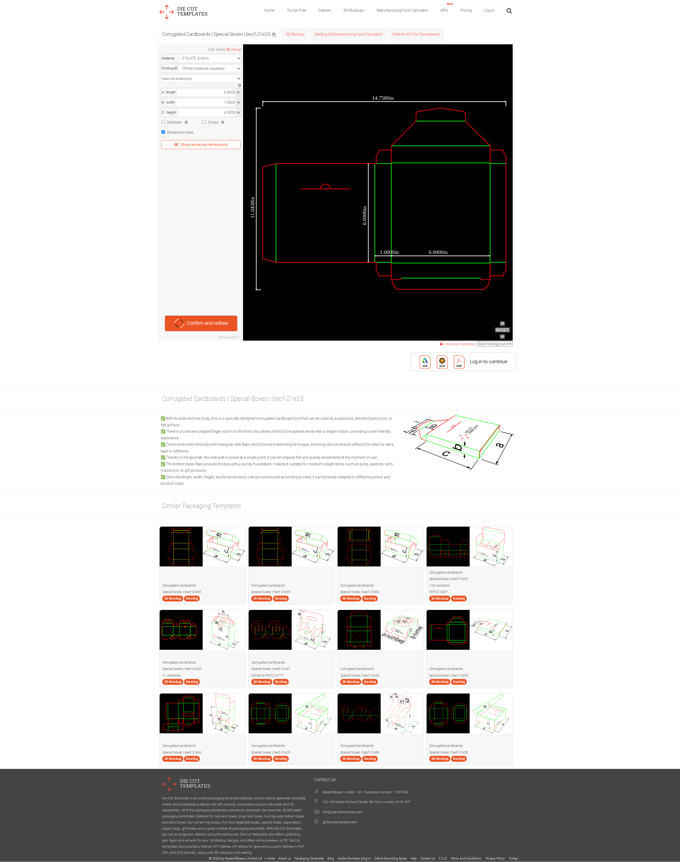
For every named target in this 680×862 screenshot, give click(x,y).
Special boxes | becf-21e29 (448, 752)
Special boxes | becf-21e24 (181, 752)
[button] (274, 34)
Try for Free (296, 10)
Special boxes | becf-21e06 (359, 592)
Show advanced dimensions (204, 144)
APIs (446, 7)
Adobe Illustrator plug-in (354, 858)
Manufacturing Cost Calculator (402, 10)
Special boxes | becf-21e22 (359, 675)
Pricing (466, 10)
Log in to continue (488, 361)
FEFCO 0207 (438, 592)
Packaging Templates (309, 858)
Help (413, 858)
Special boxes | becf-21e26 (359, 752)
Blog (331, 858)
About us (284, 858)
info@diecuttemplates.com (342, 812)
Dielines (324, 10)
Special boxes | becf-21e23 (448, 675)
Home (269, 10)
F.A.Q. (443, 858)
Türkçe (513, 858)
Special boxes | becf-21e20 (181, 669)
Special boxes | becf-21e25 (270, 752)
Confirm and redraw (207, 323)
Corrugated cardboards (179, 585)
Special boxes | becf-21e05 (270, 592)
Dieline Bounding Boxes (390, 858)
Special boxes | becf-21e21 (270, 669)
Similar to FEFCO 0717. (267, 675)
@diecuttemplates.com (339, 822)
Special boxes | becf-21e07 (448, 579)
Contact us (427, 858)
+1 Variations (171, 675)
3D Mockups (353, 10)
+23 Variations (439, 585)
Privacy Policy (495, 858)
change (236, 49)
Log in (489, 10)
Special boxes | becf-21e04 (181, 592)
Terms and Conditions (466, 858)
